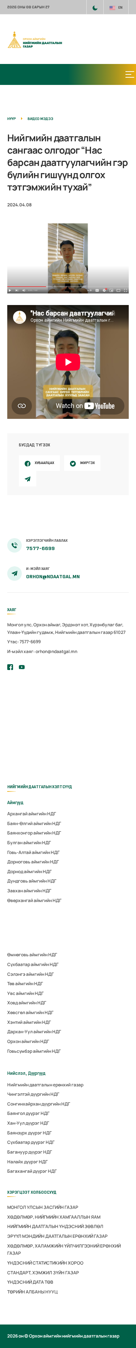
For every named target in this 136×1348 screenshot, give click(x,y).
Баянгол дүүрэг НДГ (28, 1113)
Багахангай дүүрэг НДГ (32, 1171)
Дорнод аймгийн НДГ (29, 871)
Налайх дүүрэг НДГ (27, 1162)
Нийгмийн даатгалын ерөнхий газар (45, 1085)
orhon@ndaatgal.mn (53, 577)
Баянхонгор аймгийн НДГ (34, 833)
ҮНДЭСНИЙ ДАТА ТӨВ (30, 1282)
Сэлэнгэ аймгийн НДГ (30, 974)
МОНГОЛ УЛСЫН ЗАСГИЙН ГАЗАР (42, 1207)
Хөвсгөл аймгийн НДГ (30, 1012)
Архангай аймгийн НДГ (31, 814)
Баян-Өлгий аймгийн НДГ (34, 823)
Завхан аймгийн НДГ (29, 891)
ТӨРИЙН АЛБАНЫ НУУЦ (32, 1292)
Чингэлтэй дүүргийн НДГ (33, 1094)
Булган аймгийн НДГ (29, 843)
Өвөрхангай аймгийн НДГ (34, 900)
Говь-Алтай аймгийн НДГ (33, 852)
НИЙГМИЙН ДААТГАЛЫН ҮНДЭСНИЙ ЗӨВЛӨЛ (55, 1226)
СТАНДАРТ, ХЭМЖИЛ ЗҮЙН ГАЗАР (43, 1273)
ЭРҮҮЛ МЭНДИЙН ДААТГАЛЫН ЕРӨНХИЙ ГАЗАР (57, 1236)
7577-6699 (40, 548)
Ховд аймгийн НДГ (26, 1003)
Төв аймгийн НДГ (25, 983)
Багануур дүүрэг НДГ (29, 1152)
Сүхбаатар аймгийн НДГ (32, 964)
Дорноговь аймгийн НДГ (33, 862)
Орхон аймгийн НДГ (28, 1041)
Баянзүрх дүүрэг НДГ (29, 1133)
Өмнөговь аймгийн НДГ (32, 955)
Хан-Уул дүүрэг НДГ (28, 1123)
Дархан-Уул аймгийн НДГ (34, 1032)
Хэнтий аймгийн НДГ (29, 1022)
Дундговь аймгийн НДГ (31, 881)
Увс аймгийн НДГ (25, 993)
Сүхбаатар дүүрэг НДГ (30, 1142)
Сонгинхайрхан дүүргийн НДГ (38, 1104)
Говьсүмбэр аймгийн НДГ (34, 1051)
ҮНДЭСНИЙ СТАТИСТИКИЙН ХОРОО (45, 1263)
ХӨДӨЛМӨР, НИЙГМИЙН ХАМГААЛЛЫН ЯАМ (53, 1217)
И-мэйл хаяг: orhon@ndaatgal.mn (42, 651)
